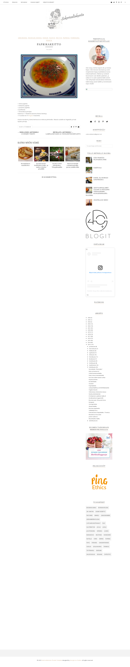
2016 (89, 338)
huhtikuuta (92, 363)
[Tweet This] (71, 127)
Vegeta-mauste (93, 390)
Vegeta (49, 40)
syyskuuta (92, 353)
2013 (89, 344)
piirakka (94, 542)
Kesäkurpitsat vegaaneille (96, 398)
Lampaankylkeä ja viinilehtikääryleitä (99, 388)
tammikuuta (92, 420)
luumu (106, 531)
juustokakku (91, 531)
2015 (89, 340)
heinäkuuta (92, 357)
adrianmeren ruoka (93, 519)
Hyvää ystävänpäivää (94, 394)
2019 (89, 332)
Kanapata (91, 402)
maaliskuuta (92, 365)
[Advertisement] (99, 586)
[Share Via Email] (78, 127)
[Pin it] (76, 127)
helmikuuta (92, 367)
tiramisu (106, 546)
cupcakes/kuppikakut (93, 523)
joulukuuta (92, 346)
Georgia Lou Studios (76, 660)
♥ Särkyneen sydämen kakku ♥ (97, 396)
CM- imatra (90, 511)
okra (95, 539)
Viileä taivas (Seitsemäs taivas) (97, 392)
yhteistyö (107, 554)
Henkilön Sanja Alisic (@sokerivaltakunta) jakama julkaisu (104, 291)
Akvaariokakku (93, 406)
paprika (66, 38)
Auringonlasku (93, 404)
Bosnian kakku (91, 507)
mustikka (99, 535)
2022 (89, 326)
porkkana (75, 38)
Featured (90, 515)
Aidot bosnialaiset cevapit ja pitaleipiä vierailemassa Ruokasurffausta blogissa (97, 191)
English (14, 2)
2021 (89, 328)
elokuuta (91, 355)
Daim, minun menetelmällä (96, 375)
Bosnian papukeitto (94, 408)
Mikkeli (97, 515)
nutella (89, 539)
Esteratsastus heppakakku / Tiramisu (99, 412)
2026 (89, 317)
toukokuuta (92, 361)
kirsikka (99, 531)
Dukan (45, 38)
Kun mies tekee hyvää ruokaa (97, 377)
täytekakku (90, 550)
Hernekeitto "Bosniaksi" (95, 369)
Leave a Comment (25, 127)
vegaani (99, 554)
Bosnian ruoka (35, 38)
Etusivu (6, 2)
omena (101, 539)
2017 (89, 336)
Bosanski (24, 2)
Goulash (91, 383)
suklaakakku (97, 546)
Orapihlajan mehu (100, 200)
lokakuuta (92, 350)
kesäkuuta (92, 359)
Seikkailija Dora (93, 410)
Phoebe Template (57, 660)
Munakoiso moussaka (95, 414)
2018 (89, 334)
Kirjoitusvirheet (48, 2)
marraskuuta (93, 348)
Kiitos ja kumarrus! (94, 371)
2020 (89, 330)
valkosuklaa (91, 554)
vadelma (99, 550)
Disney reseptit (100, 511)
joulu (99, 527)
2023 (89, 324)
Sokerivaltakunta (46, 660)
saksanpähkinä (104, 542)
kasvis (52, 38)
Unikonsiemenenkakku (95, 373)
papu (88, 542)
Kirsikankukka (92, 381)
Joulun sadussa (93, 416)
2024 (89, 322)
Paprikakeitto (92, 386)
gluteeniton (91, 527)
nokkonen (107, 535)
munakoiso (90, 535)
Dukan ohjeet (35, 2)
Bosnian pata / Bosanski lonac (97, 400)
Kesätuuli (97, 168)
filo (103, 523)
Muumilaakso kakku (94, 418)
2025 (89, 320)
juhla (104, 527)
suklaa (89, 546)
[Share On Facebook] (73, 127)
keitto (59, 38)
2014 (89, 342)
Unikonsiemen (105, 515)
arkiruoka (22, 38)
